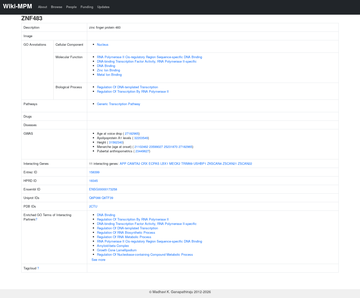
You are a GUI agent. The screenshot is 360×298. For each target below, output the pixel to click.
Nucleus (102, 44)
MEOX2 (174, 163)
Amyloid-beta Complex (113, 245)
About (42, 6)
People (71, 6)
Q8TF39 (107, 197)
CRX (144, 163)
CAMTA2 (133, 163)
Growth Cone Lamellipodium (117, 250)
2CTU (93, 206)
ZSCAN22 (245, 163)
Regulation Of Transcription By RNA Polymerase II (133, 91)
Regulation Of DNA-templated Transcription (127, 87)
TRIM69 (186, 163)
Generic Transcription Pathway (118, 103)
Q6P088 (95, 197)
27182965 (132, 133)
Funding (87, 6)
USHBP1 (199, 163)
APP (123, 163)
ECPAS (154, 163)
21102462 (141, 146)
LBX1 (164, 163)
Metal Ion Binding (109, 74)
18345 (93, 180)
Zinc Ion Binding (108, 70)
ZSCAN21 (230, 163)
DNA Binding (106, 65)
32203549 (141, 137)
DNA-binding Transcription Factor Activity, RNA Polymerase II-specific (147, 61)
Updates (103, 6)
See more (98, 259)
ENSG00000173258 (103, 189)
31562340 (116, 142)
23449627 (142, 151)
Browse (56, 6)
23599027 (156, 146)
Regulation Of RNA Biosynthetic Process (126, 232)
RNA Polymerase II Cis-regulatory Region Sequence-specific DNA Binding (149, 57)
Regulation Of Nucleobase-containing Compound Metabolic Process (145, 254)
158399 (94, 172)
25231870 (171, 146)
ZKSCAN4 (214, 163)
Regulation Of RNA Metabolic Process (124, 236)
